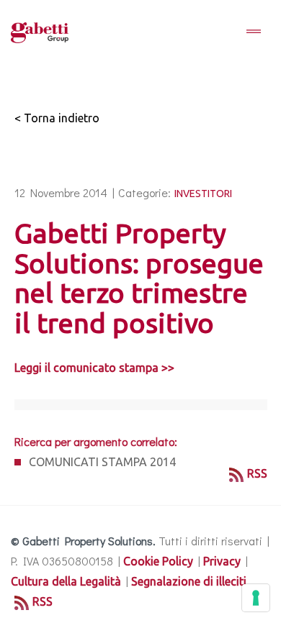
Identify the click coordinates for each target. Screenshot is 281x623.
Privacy (222, 561)
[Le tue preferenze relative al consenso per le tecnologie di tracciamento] (255, 597)
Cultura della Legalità (66, 581)
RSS (257, 473)
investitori (203, 193)
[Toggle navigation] (253, 32)
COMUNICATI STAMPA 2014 (102, 461)
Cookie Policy (158, 561)
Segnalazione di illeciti (188, 581)
